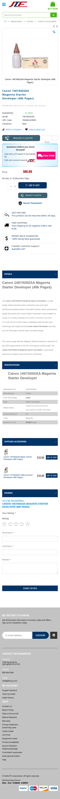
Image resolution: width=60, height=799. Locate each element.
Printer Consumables (47, 21)
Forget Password (9, 690)
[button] (54, 34)
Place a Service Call (10, 713)
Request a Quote (23, 138)
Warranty (6, 721)
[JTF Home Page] (18, 4)
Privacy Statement (10, 724)
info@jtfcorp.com (9, 680)
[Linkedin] (53, 635)
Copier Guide (7, 731)
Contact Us (7, 706)
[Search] (53, 15)
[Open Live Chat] (46, 155)
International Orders (11, 756)
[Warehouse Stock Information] (55, 137)
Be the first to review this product (30, 105)
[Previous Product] (53, 26)
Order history (8, 697)
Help (4, 759)
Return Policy (8, 710)
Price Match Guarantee (12, 752)
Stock (47, 137)
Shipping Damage (10, 748)
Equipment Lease (9, 738)
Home (5, 21)
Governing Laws (9, 727)
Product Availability (10, 742)
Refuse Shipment (9, 717)
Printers (30, 21)
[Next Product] (57, 26)
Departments (16, 21)
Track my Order (8, 694)
